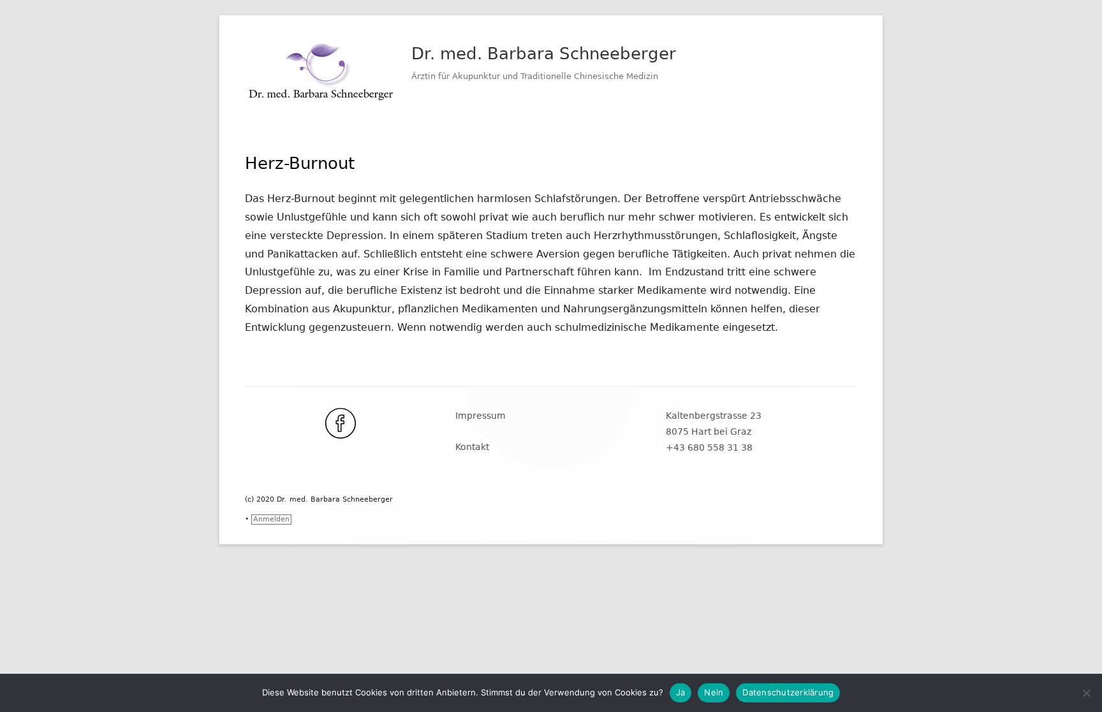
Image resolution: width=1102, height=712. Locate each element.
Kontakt (472, 447)
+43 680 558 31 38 (709, 447)
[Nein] (1086, 693)
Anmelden (271, 519)
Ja (681, 692)
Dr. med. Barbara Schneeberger (543, 53)
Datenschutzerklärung (788, 692)
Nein (713, 692)
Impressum (480, 415)
